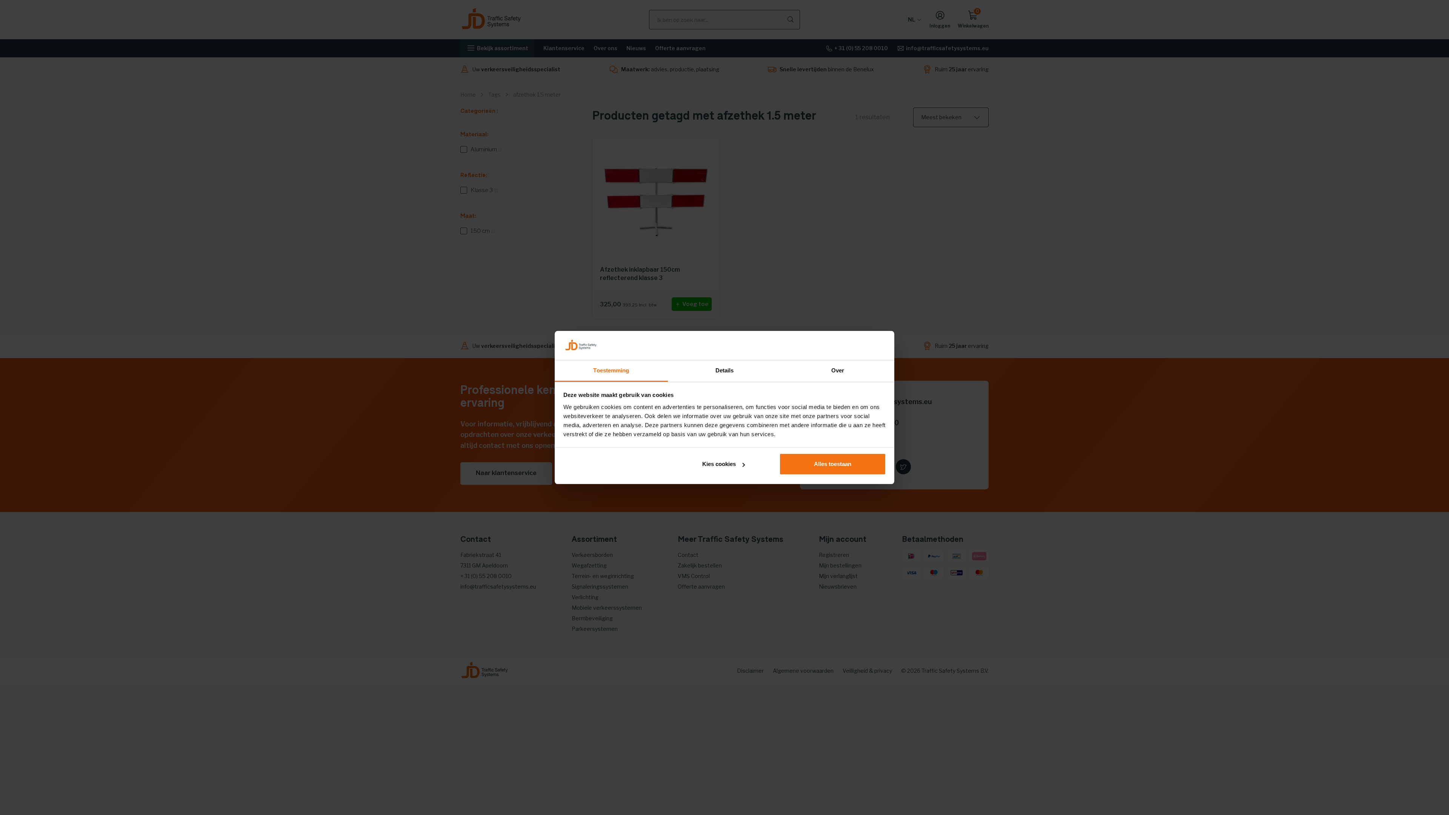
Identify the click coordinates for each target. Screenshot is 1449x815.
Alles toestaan (832, 464)
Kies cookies (719, 464)
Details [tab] (724, 370)
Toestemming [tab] (611, 370)
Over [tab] (837, 370)
